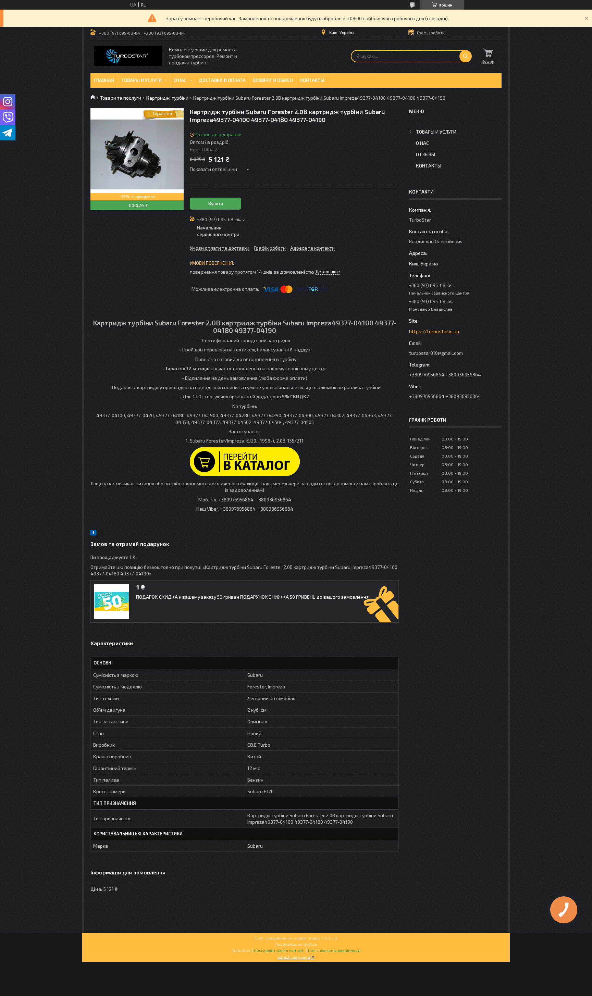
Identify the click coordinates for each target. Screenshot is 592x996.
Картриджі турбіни (167, 98)
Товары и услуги (141, 80)
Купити (215, 203)
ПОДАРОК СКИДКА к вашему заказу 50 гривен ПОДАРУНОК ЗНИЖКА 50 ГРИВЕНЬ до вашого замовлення (252, 597)
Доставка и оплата (222, 80)
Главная (104, 80)
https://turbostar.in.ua (434, 331)
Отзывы (425, 154)
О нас (180, 80)
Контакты (312, 80)
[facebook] (93, 533)
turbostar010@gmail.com (436, 353)
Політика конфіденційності (334, 950)
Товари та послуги (120, 98)
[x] (100, 533)
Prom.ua (329, 937)
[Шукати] (465, 56)
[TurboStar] (128, 56)
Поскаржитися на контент (279, 950)
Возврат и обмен (273, 80)
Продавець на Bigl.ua (296, 944)
